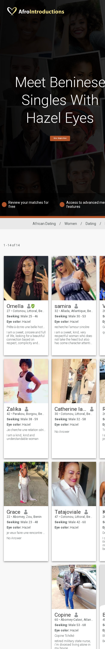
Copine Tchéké (64, 636)
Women (70, 224)
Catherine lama (70, 409)
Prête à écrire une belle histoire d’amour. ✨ (26, 327)
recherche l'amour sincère (72, 327)
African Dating (44, 224)
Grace (13, 512)
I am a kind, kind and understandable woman (22, 437)
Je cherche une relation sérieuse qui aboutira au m (26, 430)
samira (63, 306)
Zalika (14, 409)
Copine (63, 615)
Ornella (15, 306)
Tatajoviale (68, 512)
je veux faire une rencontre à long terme (26, 533)
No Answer (62, 432)
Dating (91, 224)
